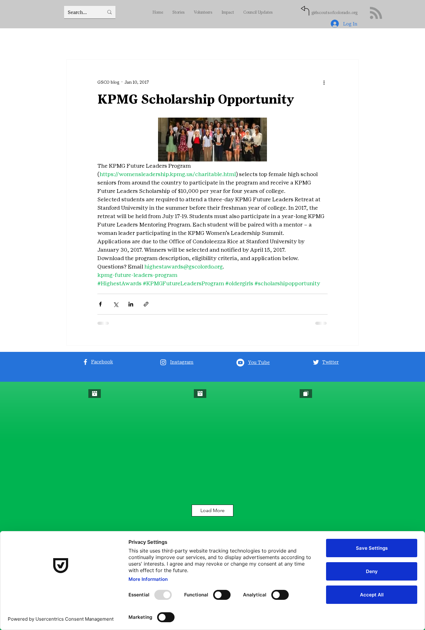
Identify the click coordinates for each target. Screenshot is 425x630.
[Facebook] (85, 362)
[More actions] (324, 82)
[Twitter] (316, 362)
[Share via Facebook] (100, 304)
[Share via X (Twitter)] (116, 304)
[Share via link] (146, 304)
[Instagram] (163, 362)
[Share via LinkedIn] (131, 304)
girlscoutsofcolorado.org (334, 12)
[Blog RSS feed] (376, 13)
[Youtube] (240, 362)
